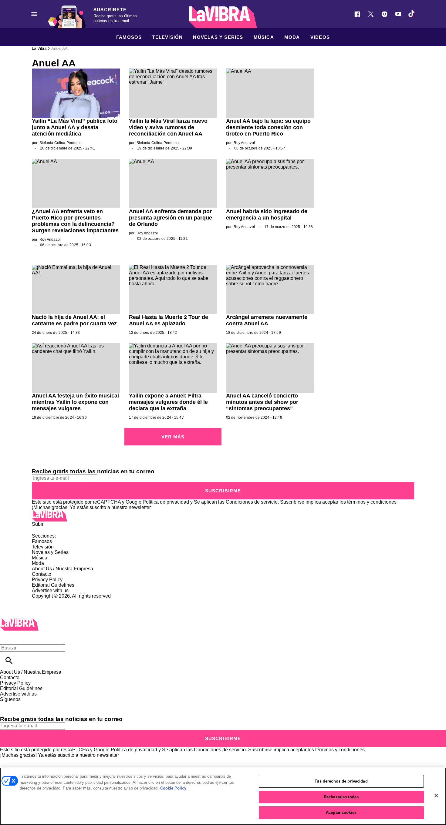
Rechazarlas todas (341, 797)
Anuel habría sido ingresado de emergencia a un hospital (266, 214)
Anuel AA (59, 48)
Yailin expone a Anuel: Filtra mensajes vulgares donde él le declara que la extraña (168, 402)
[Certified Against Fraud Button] (53, 601)
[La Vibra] (223, 17)
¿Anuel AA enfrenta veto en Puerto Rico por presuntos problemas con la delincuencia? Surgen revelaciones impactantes (75, 220)
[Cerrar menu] (7, 637)
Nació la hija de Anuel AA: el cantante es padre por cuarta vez (74, 320)
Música (264, 37)
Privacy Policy (47, 579)
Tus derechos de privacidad (341, 781)
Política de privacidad (166, 502)
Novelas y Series (218, 37)
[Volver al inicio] (19, 620)
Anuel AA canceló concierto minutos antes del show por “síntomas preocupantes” (262, 402)
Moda (292, 37)
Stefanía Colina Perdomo (60, 143)
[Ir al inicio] (223, 515)
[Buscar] (9, 660)
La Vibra (39, 48)
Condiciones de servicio (252, 502)
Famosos (129, 37)
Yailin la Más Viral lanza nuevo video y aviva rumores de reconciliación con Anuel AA (168, 127)
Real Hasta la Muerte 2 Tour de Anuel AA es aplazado (168, 320)
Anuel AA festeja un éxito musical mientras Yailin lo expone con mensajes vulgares (75, 402)
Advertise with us (50, 590)
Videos (320, 37)
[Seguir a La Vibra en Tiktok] (412, 14)
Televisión (167, 37)
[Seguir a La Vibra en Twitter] (371, 14)
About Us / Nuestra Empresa (62, 568)
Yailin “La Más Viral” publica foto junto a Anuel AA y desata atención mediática (74, 127)
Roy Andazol (244, 143)
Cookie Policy (173, 788)
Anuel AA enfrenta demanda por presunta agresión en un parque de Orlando (170, 217)
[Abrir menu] (34, 14)
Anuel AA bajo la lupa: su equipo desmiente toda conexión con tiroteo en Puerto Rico (268, 127)
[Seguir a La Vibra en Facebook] (357, 14)
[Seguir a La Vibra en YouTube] (398, 14)
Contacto (41, 574)
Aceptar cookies (341, 812)
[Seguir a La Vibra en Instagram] (384, 14)
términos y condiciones (372, 502)
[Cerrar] (436, 795)
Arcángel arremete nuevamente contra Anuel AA (266, 320)
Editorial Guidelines (53, 585)
